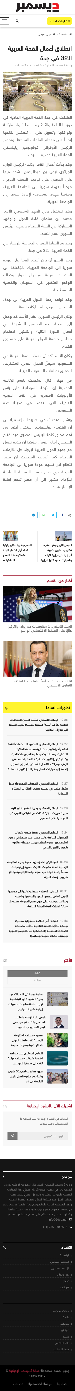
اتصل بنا (62, 1383)
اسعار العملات (61, 1349)
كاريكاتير (65, 1330)
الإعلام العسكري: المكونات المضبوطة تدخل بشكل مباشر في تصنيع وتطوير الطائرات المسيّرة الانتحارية (38, 789)
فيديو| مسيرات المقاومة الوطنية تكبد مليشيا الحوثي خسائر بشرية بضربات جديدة (27, 1040)
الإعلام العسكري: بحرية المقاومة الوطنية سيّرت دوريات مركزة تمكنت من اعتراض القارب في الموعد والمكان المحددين (39, 813)
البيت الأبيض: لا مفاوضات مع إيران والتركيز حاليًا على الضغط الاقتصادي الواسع (40, 628)
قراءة (37, 973)
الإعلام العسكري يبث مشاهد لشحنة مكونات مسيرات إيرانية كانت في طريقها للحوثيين (25, 1058)
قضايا (66, 1281)
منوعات (64, 1324)
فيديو (66, 1337)
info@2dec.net (58, 1220)
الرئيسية (64, 1255)
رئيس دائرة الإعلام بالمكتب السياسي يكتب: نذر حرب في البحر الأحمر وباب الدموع (29, 1022)
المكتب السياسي (59, 1262)
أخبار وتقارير (62, 1275)
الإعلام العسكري (60, 1268)
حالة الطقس (62, 1343)
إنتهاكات (64, 1287)
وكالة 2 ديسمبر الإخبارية (24, 1370)
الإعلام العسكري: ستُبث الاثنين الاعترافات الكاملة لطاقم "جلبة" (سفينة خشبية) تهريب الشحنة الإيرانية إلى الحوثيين (38, 725)
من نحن (18, 1383)
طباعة (37, 980)
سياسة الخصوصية (40, 1383)
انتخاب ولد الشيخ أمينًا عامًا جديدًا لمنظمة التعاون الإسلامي (42, 683)
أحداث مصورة (61, 1311)
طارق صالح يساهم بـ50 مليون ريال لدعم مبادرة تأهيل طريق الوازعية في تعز (25, 1076)
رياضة (66, 1317)
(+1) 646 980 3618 (55, 1227)
